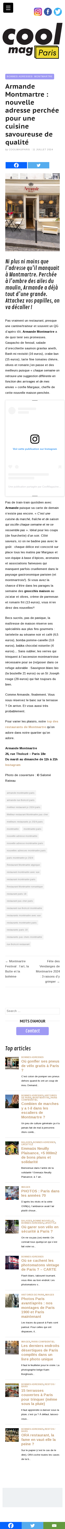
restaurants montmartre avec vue (24, 915)
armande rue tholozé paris (20, 800)
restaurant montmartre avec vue (23, 872)
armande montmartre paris (20, 793)
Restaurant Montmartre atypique (23, 864)
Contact (32, 1031)
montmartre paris (32, 829)
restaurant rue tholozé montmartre (24, 908)
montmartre (13, 829)
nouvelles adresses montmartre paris (26, 850)
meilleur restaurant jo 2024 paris (23, 807)
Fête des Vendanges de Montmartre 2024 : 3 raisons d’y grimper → (48, 971)
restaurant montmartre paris (21, 879)
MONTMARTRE (43, 76)
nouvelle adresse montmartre (22, 836)
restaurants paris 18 (17, 929)
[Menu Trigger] (8, 8)
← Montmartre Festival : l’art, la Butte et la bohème (17, 969)
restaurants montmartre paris (22, 922)
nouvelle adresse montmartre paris (25, 843)
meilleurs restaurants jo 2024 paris (25, 821)
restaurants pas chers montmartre (24, 937)
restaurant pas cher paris (20, 901)
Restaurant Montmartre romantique (25, 886)
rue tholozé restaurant (18, 944)
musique (11, 1038)
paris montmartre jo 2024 (20, 857)
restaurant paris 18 (16, 893)
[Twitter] (38, 162)
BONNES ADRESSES (20, 76)
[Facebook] (16, 162)
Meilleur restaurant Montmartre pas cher (27, 814)
